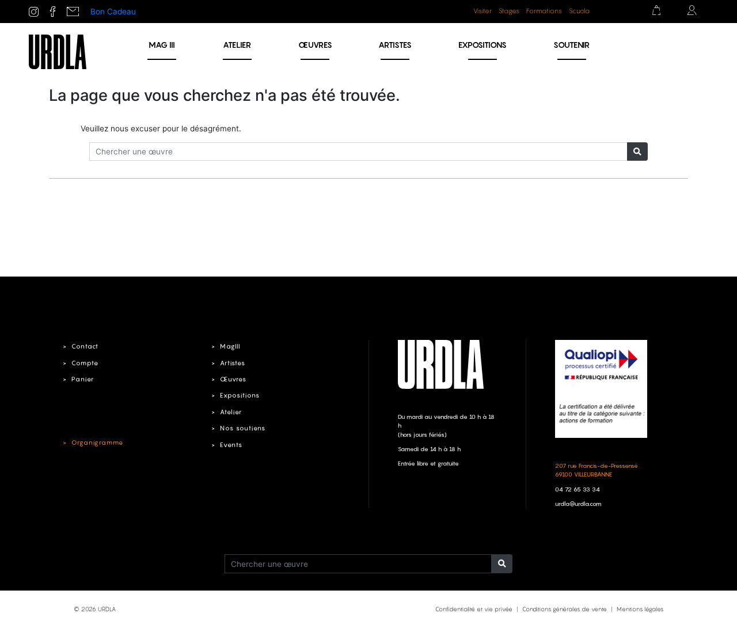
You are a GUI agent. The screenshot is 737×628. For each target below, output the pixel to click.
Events (231, 445)
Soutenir (571, 45)
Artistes (395, 45)
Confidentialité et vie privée (473, 609)
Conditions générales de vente (564, 609)
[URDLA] (57, 51)
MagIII (230, 346)
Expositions (482, 45)
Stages (509, 11)
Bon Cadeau (113, 11)
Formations (544, 11)
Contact (84, 346)
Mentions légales (640, 609)
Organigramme (97, 442)
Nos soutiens (242, 428)
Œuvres (315, 45)
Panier (82, 379)
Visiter (482, 11)
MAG (162, 45)
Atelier (237, 45)
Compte (84, 363)
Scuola (579, 11)
